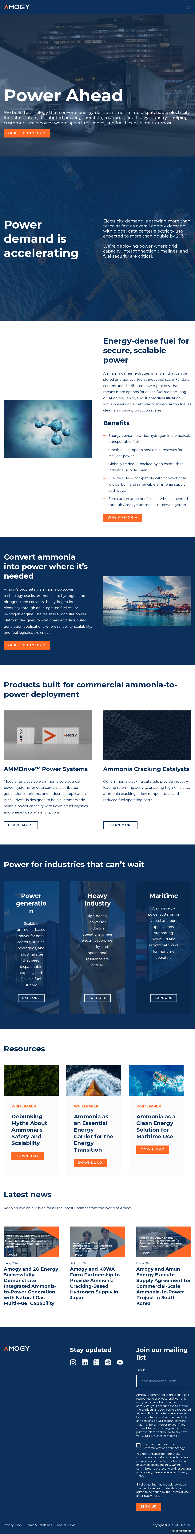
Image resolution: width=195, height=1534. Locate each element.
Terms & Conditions (39, 1525)
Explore (31, 998)
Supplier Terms (65, 1525)
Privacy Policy (13, 1525)
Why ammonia (122, 517)
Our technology (26, 133)
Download (28, 1156)
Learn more (21, 825)
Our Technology (26, 645)
